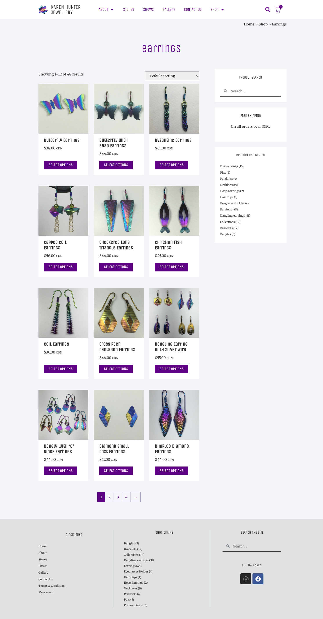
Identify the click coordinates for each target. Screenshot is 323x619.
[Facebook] (257, 578)
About (103, 9)
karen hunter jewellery (66, 9)
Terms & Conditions (51, 585)
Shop (214, 9)
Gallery (169, 9)
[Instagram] (245, 578)
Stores (128, 9)
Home (249, 24)
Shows (148, 9)
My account (46, 592)
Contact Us (193, 9)
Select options (61, 165)
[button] (267, 9)
